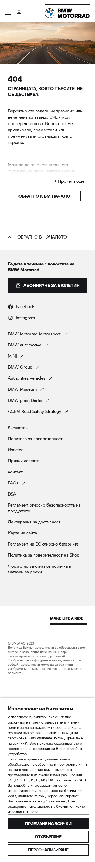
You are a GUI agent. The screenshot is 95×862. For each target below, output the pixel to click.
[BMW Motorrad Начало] (67, 13)
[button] (8, 13)
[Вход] (19, 11)
